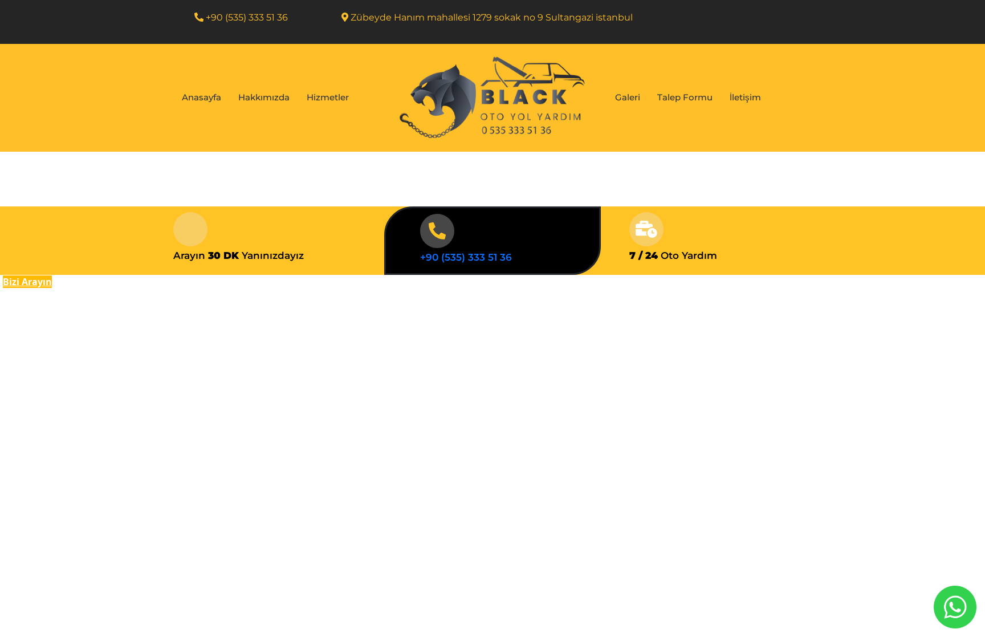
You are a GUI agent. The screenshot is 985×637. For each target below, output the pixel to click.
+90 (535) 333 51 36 (466, 257)
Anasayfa (201, 97)
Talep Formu (685, 97)
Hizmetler (328, 97)
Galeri (627, 97)
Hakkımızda (264, 97)
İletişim (745, 97)
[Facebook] (771, 22)
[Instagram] (794, 22)
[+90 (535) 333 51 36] (437, 231)
